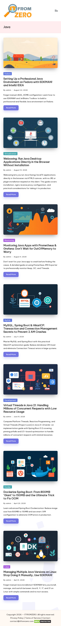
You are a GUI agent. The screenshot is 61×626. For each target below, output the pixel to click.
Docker (8, 487)
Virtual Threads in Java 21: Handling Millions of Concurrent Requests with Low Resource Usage (30, 408)
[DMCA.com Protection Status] (42, 621)
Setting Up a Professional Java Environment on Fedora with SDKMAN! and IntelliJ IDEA (27, 82)
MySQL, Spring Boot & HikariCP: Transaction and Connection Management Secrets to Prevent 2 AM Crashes (30, 328)
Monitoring (9, 240)
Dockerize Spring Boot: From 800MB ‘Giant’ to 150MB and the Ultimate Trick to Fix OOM (28, 495)
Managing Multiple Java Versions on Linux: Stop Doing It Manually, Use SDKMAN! (30, 573)
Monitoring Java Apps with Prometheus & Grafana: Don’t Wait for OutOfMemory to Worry (29, 249)
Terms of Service (33, 618)
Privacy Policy (17, 618)
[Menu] (56, 10)
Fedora (8, 74)
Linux (7, 567)
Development (10, 400)
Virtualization (10, 154)
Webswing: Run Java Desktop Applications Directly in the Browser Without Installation (26, 162)
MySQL (8, 320)
